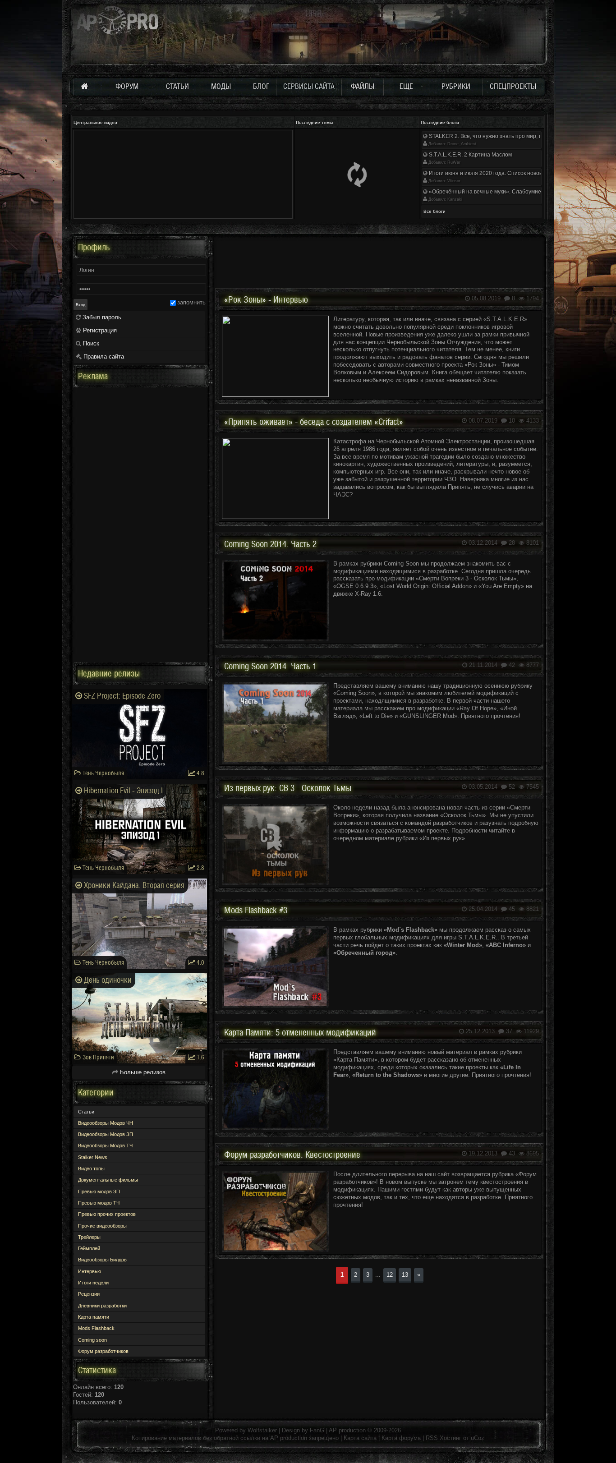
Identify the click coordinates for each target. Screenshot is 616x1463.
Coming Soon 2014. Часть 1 (270, 666)
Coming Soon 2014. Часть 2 (270, 544)
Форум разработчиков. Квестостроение (292, 1154)
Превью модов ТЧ (99, 1202)
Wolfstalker (262, 1430)
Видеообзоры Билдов (102, 1259)
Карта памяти (93, 1317)
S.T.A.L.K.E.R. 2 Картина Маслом (470, 155)
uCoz (477, 1438)
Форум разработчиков (103, 1351)
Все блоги (434, 211)
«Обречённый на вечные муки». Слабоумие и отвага (496, 192)
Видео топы (91, 1168)
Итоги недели (93, 1282)
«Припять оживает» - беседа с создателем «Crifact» (313, 422)
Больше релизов (141, 1072)
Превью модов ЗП (99, 1191)
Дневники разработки (102, 1305)
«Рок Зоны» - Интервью (266, 299)
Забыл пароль (101, 317)
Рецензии (89, 1294)
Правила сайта (103, 356)
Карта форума (401, 1438)
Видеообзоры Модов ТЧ (105, 1145)
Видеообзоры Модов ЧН (105, 1123)
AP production (347, 1430)
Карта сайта (360, 1438)
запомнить (191, 302)
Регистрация (99, 330)
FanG (318, 1430)
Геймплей (89, 1248)
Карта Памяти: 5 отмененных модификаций (300, 1032)
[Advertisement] (379, 256)
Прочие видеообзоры (102, 1225)
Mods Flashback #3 (255, 910)
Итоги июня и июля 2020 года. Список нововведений (496, 173)
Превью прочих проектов (107, 1214)
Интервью (89, 1271)
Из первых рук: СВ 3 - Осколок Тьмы (287, 788)
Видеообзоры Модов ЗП (105, 1134)
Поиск (90, 343)
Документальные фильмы (108, 1179)
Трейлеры (89, 1237)
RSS (432, 1438)
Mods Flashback (96, 1328)
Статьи (86, 1111)
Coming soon (92, 1340)
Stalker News (92, 1157)
